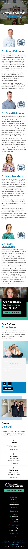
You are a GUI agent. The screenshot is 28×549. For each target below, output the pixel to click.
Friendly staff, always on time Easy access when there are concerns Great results (13, 368)
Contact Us (14, 507)
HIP (23, 546)
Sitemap (11, 542)
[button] (25, 2)
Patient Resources (14, 504)
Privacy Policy (5, 542)
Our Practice (14, 499)
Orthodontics (14, 502)
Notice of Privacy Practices (19, 542)
